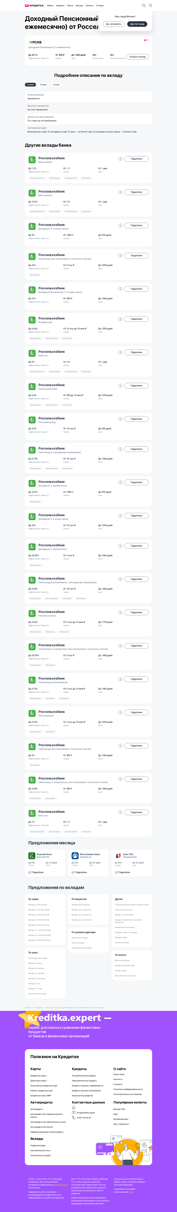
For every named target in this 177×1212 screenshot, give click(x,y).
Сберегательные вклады (124, 927)
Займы (50, 5)
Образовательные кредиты (84, 1081)
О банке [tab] (43, 85)
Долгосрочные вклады (37, 994)
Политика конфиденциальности (128, 1089)
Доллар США (119, 1109)
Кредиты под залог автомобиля (86, 1091)
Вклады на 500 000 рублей (38, 925)
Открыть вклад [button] (137, 56)
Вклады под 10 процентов (82, 920)
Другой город (137, 24)
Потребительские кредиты (84, 1076)
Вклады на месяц (35, 963)
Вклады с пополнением (124, 915)
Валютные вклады (122, 960)
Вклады (79, 5)
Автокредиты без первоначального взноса (46, 1115)
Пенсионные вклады (80, 938)
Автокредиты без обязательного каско (48, 1122)
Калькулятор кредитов (82, 1096)
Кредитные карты (38, 1076)
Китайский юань (120, 1119)
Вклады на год (34, 984)
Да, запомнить (113, 24)
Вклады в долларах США (125, 966)
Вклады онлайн (121, 937)
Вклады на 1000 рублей (37, 905)
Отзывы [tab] (56, 85)
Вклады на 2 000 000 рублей (39, 935)
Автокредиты (36, 1109)
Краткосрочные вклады (37, 958)
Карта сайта (118, 1074)
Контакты (118, 1079)
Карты (70, 5)
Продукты (39, 1008)
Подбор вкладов (37, 1145)
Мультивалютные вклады (125, 976)
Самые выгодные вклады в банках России (132, 905)
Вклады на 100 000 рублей (38, 910)
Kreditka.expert (61, 1185)
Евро (115, 1114)
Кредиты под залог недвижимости (87, 1086)
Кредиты (60, 5)
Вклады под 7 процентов (81, 915)
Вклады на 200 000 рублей (38, 915)
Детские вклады (78, 943)
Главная (28, 1008)
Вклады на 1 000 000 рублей (39, 930)
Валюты (89, 5)
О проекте (117, 1084)
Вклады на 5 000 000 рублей (39, 940)
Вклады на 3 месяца (36, 973)
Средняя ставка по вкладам (126, 932)
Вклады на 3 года (35, 989)
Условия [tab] (30, 85)
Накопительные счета (123, 910)
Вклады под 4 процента (81, 905)
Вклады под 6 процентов (81, 910)
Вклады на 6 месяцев (36, 978)
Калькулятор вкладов (40, 1155)
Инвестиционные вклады (82, 948)
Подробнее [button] (136, 158)
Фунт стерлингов (121, 1124)
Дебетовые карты (38, 1081)
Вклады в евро (121, 971)
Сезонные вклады (122, 943)
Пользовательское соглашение (127, 1094)
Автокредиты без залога (41, 1127)
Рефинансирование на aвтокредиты (46, 1132)
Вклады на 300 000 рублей (38, 920)
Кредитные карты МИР (40, 1096)
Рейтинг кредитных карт (41, 1091)
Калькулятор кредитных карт (43, 1086)
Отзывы (100, 5)
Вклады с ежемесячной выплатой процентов (128, 921)
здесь (131, 1192)
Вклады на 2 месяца (36, 968)
